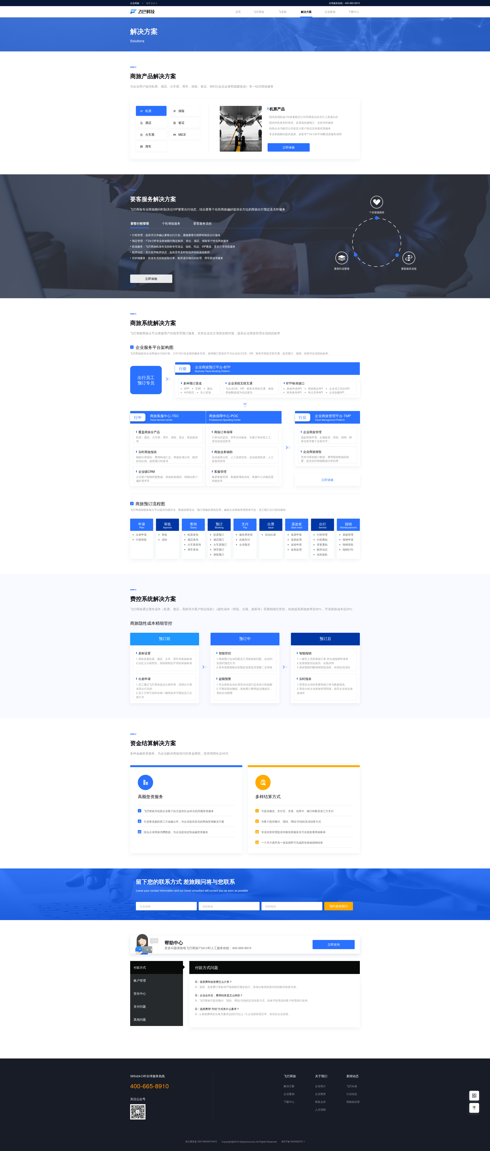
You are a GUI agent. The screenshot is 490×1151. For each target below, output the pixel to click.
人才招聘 (320, 1109)
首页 (238, 12)
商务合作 (320, 1102)
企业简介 (320, 1086)
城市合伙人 (152, 3)
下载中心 (353, 12)
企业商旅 (134, 3)
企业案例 (330, 12)
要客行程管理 (140, 224)
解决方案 (306, 12)
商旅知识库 (353, 1102)
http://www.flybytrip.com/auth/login (215, 1000)
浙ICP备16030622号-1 (293, 1141)
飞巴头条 (351, 1086)
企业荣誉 (320, 1094)
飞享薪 (282, 12)
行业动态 (351, 1094)
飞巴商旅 (258, 12)
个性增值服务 (171, 224)
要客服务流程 (202, 224)
